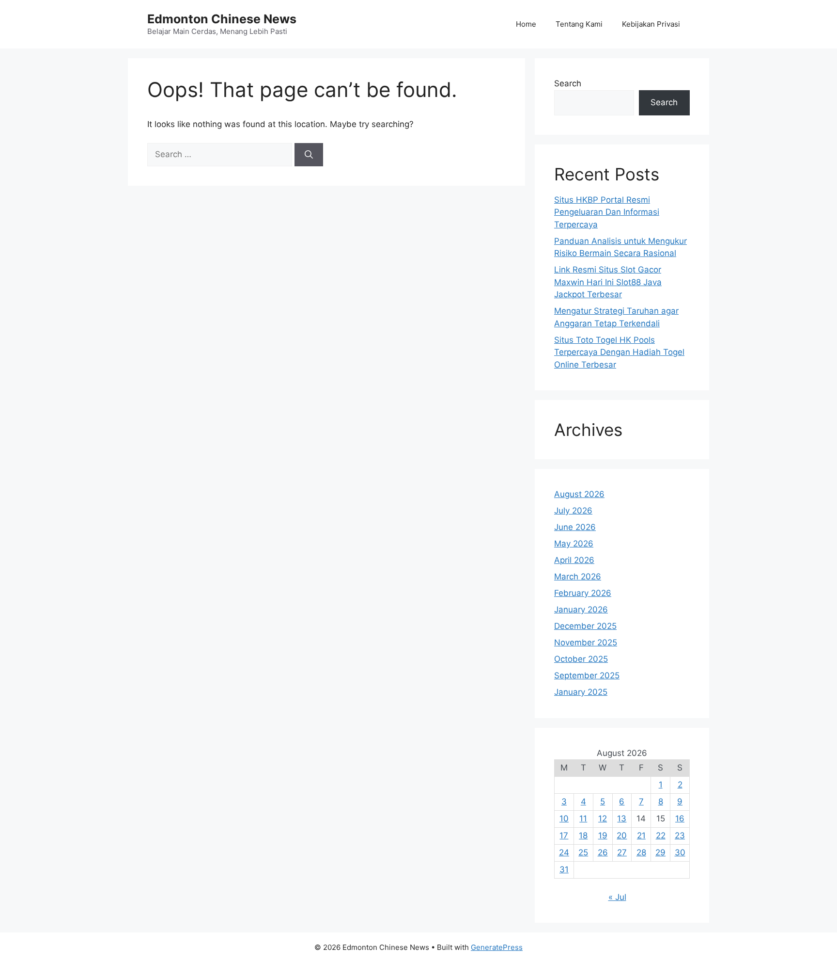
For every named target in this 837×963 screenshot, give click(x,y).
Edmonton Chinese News (221, 19)
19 (602, 835)
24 (564, 852)
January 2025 (580, 692)
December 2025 (585, 626)
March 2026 (577, 576)
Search (567, 83)
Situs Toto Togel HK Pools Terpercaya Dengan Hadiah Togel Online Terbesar (619, 352)
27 (622, 852)
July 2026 (573, 510)
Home (526, 24)
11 (583, 818)
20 (622, 835)
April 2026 (574, 560)
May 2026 (573, 543)
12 (602, 818)
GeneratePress (497, 947)
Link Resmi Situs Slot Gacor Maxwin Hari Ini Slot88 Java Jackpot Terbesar (608, 282)
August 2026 (579, 494)
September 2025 (587, 675)
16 (679, 818)
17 (563, 835)
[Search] (308, 154)
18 (583, 835)
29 (660, 852)
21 (641, 835)
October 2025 (581, 659)
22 (661, 835)
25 (583, 852)
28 (641, 852)
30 (680, 852)
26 (603, 852)
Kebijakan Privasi (651, 24)
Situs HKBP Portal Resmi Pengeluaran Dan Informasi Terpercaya (606, 212)
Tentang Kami (579, 24)
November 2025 (585, 642)
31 (564, 869)
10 (564, 818)
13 (621, 818)
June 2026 (575, 527)
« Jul (617, 897)
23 (680, 835)
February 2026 (582, 593)
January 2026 (581, 609)
